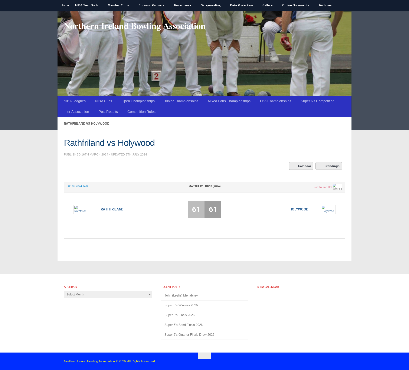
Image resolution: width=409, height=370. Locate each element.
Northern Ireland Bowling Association (134, 25)
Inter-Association (76, 112)
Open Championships (138, 101)
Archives (325, 5)
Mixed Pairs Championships (229, 101)
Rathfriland (112, 209)
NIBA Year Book (86, 5)
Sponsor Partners (151, 5)
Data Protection (241, 5)
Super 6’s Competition (317, 101)
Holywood (298, 209)
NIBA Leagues (75, 101)
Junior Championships (181, 101)
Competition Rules (141, 112)
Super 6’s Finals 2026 (179, 315)
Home (64, 5)
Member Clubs (118, 5)
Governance (182, 5)
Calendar (304, 166)
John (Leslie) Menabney (181, 295)
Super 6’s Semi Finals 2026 (183, 325)
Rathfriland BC (323, 187)
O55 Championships (275, 101)
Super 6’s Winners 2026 (181, 305)
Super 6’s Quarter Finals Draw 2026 (189, 334)
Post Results (108, 112)
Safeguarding (210, 5)
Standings (332, 166)
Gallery (267, 5)
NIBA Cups (103, 101)
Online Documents (295, 5)
